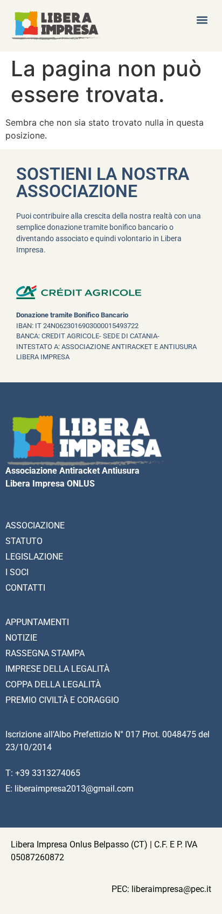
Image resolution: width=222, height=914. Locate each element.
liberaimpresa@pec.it (171, 889)
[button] (202, 19)
